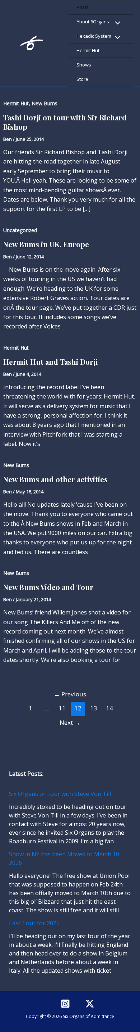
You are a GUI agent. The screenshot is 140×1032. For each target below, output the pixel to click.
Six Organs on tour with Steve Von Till (60, 794)
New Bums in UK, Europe (46, 244)
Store (82, 79)
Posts (82, 7)
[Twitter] (89, 1003)
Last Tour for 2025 (34, 923)
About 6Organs (92, 21)
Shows (83, 64)
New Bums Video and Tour (48, 587)
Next (70, 722)
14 (109, 708)
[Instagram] (65, 1003)
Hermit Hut (87, 50)
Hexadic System (93, 36)
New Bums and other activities (55, 479)
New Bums (44, 103)
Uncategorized (20, 230)
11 (62, 708)
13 (93, 708)
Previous (70, 694)
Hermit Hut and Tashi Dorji (50, 362)
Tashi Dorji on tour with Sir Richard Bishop (65, 122)
